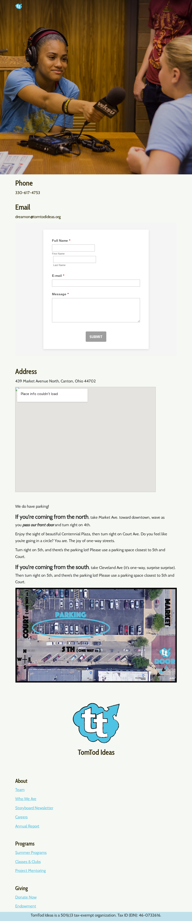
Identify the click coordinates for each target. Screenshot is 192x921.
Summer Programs (31, 852)
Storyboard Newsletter (34, 808)
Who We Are (25, 798)
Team (20, 789)
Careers (21, 817)
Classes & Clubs (28, 861)
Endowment (25, 906)
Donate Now (26, 897)
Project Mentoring (30, 870)
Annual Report (27, 826)
